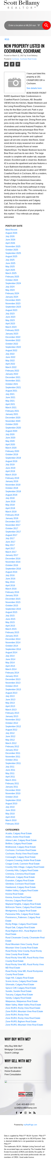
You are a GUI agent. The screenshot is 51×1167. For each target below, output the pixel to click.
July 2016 (10, 575)
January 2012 (11, 750)
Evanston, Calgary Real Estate (19, 880)
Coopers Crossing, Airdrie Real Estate (23, 860)
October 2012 (11, 723)
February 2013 (12, 713)
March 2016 (10, 589)
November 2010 (12, 793)
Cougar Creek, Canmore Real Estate (22, 864)
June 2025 (10, 263)
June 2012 (10, 736)
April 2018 (10, 508)
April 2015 (10, 626)
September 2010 (13, 800)
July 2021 (10, 394)
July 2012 (10, 733)
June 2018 (10, 501)
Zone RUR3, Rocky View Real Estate (22, 1008)
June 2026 (10, 240)
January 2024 (11, 297)
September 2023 (13, 307)
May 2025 (10, 266)
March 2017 (10, 552)
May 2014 (10, 662)
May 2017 (10, 545)
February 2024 (12, 293)
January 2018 (11, 518)
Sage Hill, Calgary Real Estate (19, 978)
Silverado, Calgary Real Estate (19, 984)
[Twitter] (21, 1113)
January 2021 (11, 414)
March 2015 (10, 629)
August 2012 (11, 730)
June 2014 (10, 659)
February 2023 (12, 330)
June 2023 (10, 317)
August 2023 (11, 310)
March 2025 (10, 273)
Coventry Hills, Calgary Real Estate (21, 870)
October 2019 (11, 454)
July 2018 (10, 498)
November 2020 (12, 421)
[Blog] (34, 1113)
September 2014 (13, 649)
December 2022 (12, 337)
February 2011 (12, 783)
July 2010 (10, 807)
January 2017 (11, 555)
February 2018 (12, 515)
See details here (34, 88)
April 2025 (10, 270)
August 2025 (11, 256)
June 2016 (10, 579)
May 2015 (10, 622)
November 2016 (12, 562)
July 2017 (10, 538)
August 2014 (11, 652)
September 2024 (13, 283)
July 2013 (10, 696)
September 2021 (13, 387)
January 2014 (11, 676)
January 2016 (11, 595)
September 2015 (13, 609)
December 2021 (12, 377)
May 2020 (10, 441)
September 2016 (13, 569)
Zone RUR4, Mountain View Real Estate (24, 1011)
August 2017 (11, 535)
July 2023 (10, 314)
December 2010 (12, 790)
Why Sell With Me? (13, 1068)
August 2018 (11, 495)
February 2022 (12, 371)
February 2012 (12, 746)
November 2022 (12, 340)
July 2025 (10, 260)
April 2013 (10, 706)
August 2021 (11, 391)
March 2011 (10, 780)
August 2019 (11, 461)
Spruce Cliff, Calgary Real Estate (20, 988)
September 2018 (13, 491)
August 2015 (11, 612)
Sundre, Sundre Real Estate (18, 991)
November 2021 (12, 381)
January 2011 (11, 787)
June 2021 (10, 397)
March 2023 (10, 327)
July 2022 (10, 354)
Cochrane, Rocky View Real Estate (21, 854)
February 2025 (12, 277)
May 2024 (10, 290)
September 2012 (13, 726)
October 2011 (11, 760)
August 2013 (11, 693)
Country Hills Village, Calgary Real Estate (24, 867)
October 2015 (11, 605)
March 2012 (10, 743)
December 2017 (12, 521)
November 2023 (12, 303)
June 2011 (10, 770)
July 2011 (9, 767)
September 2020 (13, 428)
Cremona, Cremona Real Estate (20, 874)
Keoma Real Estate (14, 894)
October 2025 (11, 250)
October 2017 (11, 528)
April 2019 (10, 471)
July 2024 (10, 287)
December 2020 (12, 417)
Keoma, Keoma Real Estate (18, 897)
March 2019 (10, 475)
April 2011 (10, 777)
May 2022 (10, 360)
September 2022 (13, 347)
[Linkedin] (30, 1113)
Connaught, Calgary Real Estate (20, 857)
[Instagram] (25, 1113)
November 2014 (12, 642)
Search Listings (12, 1053)
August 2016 (11, 572)
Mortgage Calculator (14, 1049)
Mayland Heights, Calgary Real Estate (23, 904)
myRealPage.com (30, 1125)
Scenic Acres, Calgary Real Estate (21, 981)
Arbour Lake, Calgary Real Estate (21, 840)
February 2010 (12, 824)
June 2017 (10, 542)
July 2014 (10, 656)
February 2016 (12, 592)
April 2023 (10, 323)
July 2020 (10, 434)
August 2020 (11, 431)
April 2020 (10, 444)
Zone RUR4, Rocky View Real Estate (22, 1018)
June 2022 (10, 357)
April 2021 (10, 404)
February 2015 (12, 632)
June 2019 (10, 468)
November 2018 (12, 485)
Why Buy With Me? (13, 1046)
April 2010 (10, 817)
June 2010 (10, 810)
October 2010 (11, 797)
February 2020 (12, 451)
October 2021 (11, 384)
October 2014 (11, 646)
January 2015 (11, 636)
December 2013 (12, 679)
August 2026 (11, 233)
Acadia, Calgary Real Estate (18, 833)
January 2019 (11, 481)
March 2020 (10, 448)
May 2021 (10, 401)
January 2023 (11, 334)
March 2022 (10, 367)
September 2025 (13, 253)
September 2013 (13, 689)
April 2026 (10, 243)
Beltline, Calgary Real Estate (18, 843)
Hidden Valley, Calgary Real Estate (21, 890)
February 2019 (12, 478)
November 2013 (12, 683)
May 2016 (10, 582)
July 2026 (10, 236)
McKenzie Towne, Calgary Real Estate (23, 907)
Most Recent (11, 230)
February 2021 (12, 411)
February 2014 (12, 673)
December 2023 (12, 300)
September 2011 (13, 763)
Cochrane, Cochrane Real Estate (24, 59)
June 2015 (10, 619)
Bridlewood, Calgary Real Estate (20, 847)
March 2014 (10, 669)
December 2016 (12, 558)
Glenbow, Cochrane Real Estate (20, 884)
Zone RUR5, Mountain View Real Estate (24, 1025)
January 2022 (11, 374)
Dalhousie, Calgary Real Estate (20, 877)
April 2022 (10, 364)
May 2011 (10, 773)
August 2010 (11, 803)
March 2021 (10, 407)
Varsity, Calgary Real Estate (18, 998)
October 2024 (11, 280)
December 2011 (12, 753)
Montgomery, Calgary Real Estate (21, 911)
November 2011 (12, 756)
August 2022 (11, 350)
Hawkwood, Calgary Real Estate (20, 887)
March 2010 (10, 820)
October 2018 (11, 488)
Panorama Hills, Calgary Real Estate (22, 914)
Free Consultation (13, 1074)
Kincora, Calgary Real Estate (18, 900)
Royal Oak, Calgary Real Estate (20, 927)
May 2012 (10, 740)
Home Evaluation (13, 1071)
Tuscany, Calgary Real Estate (19, 995)
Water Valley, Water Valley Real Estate (23, 1005)
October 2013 (11, 686)
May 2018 (10, 505)
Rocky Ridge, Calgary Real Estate (21, 924)
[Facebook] (16, 1113)
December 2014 (12, 639)
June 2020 (10, 438)
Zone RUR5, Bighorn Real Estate (20, 1021)
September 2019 (13, 458)
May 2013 (10, 703)
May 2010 (10, 814)
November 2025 (12, 246)
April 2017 (10, 548)
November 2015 (12, 602)
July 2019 (10, 464)
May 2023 (10, 320)
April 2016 (10, 585)
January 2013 (11, 716)
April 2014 (10, 666)
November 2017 (12, 525)
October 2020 (11, 424)
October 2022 (11, 344)
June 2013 (10, 699)
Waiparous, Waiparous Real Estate (21, 1001)
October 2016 (11, 565)
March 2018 (10, 512)
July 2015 (10, 616)
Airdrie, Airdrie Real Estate (17, 837)
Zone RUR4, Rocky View (17, 1015)
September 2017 (13, 532)
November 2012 (12, 720)
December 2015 (12, 599)
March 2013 (10, 710)
